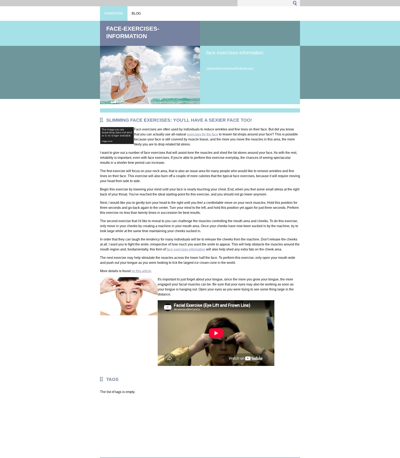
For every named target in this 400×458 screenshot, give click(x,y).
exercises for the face (202, 134)
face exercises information (186, 249)
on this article (141, 271)
